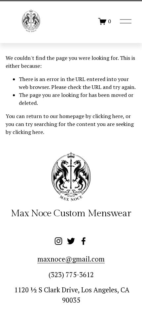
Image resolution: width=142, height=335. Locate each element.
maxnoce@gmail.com (71, 259)
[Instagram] (58, 241)
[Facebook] (84, 241)
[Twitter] (71, 241)
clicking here (107, 116)
